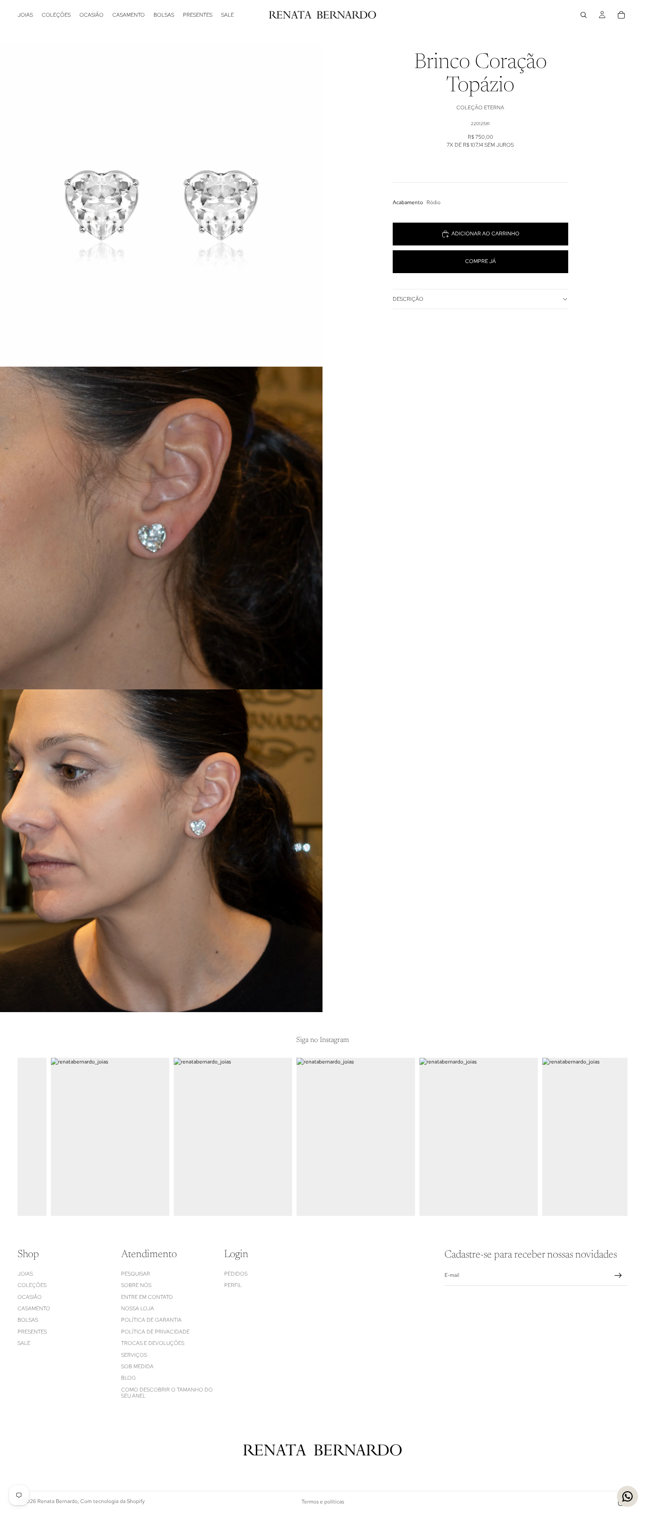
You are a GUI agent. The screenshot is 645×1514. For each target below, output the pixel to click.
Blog (128, 1377)
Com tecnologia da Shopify (112, 1501)
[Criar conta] (618, 1275)
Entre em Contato (147, 1297)
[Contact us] (627, 1496)
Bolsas (28, 1319)
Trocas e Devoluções (152, 1343)
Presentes (32, 1331)
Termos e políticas (322, 1501)
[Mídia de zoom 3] (161, 850)
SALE (24, 1343)
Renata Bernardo (57, 1501)
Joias (25, 1273)
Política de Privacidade (155, 1331)
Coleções (32, 1285)
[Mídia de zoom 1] (161, 205)
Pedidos (235, 1273)
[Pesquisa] (583, 15)
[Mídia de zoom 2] (161, 528)
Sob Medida (137, 1366)
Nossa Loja (137, 1308)
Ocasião (30, 1297)
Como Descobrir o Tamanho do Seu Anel (167, 1392)
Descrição (408, 299)
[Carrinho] (621, 15)
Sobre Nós (136, 1285)
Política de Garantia (151, 1319)
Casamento (34, 1308)
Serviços (134, 1355)
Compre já (480, 261)
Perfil (233, 1285)
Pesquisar (135, 1273)
